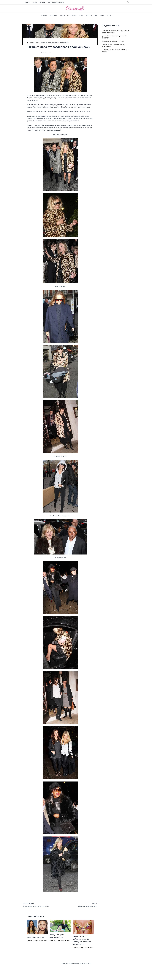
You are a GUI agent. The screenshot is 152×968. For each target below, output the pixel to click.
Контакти (42, 2)
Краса (102, 15)
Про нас (34, 2)
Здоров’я (88, 15)
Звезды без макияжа (35, 937)
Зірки (81, 15)
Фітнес (62, 15)
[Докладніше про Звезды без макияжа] (37, 927)
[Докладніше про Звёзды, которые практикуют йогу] (60, 926)
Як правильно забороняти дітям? (113, 41)
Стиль (109, 15)
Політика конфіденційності (56, 2)
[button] (128, 2)
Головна (27, 2)
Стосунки (53, 15)
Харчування (71, 15)
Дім (96, 15)
